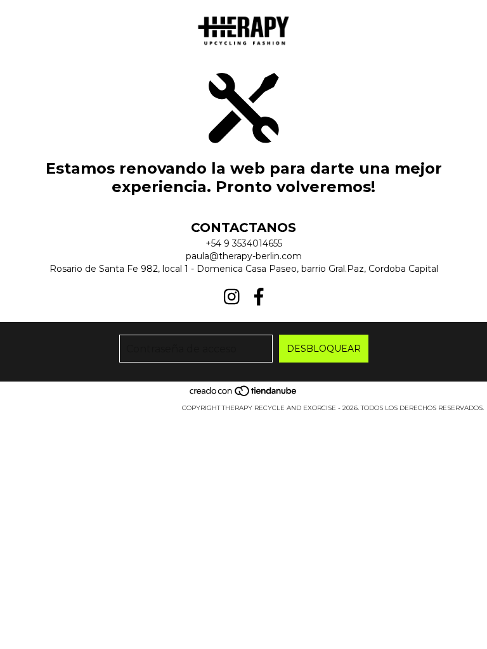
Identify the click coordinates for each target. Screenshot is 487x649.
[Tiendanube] (243, 395)
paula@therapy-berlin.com (244, 256)
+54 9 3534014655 (243, 243)
